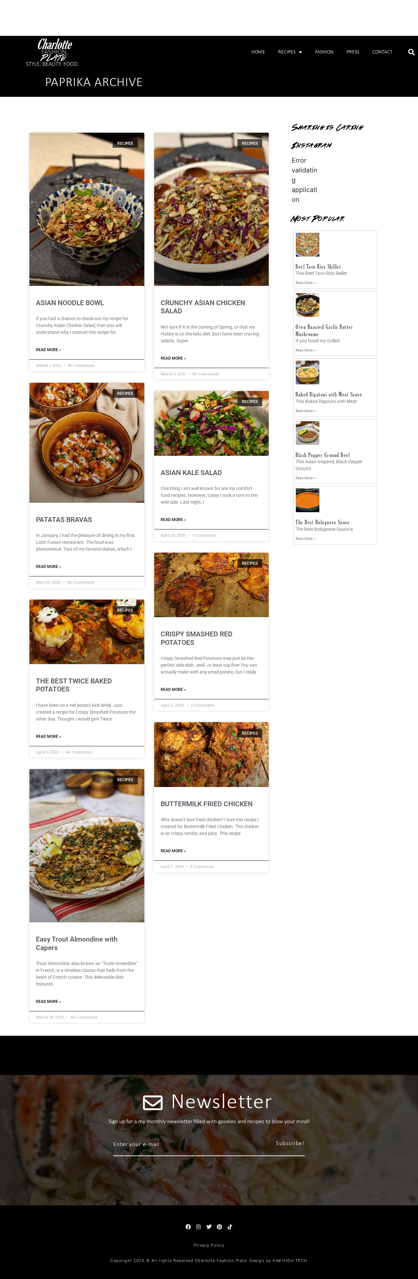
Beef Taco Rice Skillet (318, 266)
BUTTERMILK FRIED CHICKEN (207, 804)
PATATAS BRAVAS (64, 520)
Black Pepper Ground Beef (323, 455)
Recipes (287, 52)
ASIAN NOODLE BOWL (70, 303)
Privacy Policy (209, 1245)
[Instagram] (198, 1227)
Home (258, 52)
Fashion (324, 52)
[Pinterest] (219, 1227)
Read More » (48, 350)
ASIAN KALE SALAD (191, 473)
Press (352, 52)
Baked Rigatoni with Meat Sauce (329, 394)
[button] (411, 52)
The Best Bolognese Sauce (323, 522)
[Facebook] (188, 1227)
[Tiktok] (230, 1227)
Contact (382, 52)
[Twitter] (209, 1227)
